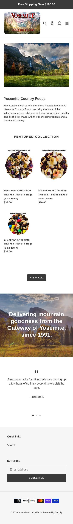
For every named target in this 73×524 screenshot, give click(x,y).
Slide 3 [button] (40, 415)
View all (36, 277)
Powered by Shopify (52, 512)
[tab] (33, 415)
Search (11, 445)
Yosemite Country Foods (30, 512)
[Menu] (67, 23)
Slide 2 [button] (36, 415)
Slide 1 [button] (33, 415)
